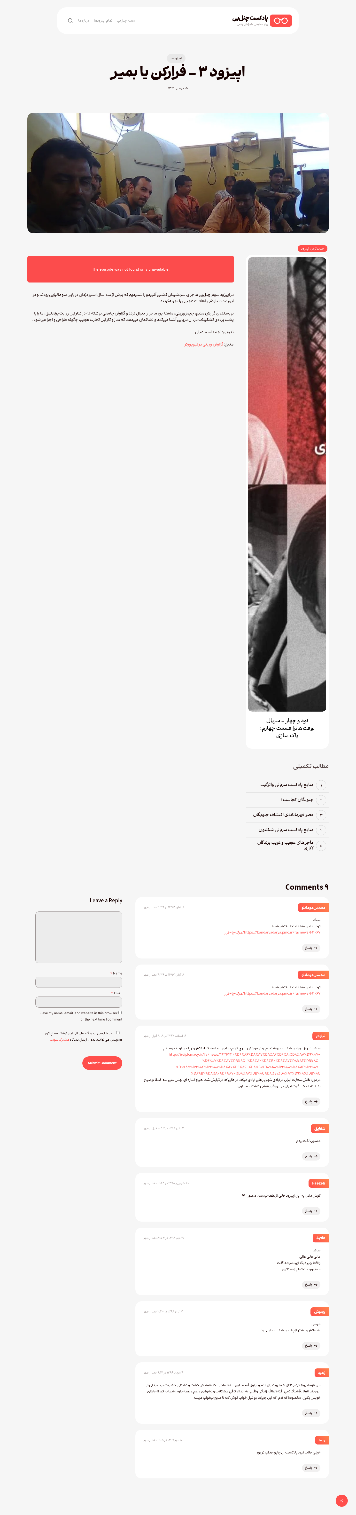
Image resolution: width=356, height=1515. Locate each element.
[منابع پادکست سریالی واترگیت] (287, 785)
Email (116, 993)
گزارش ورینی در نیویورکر (204, 344)
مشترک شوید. (59, 1040)
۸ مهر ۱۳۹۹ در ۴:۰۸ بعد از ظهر (163, 1440)
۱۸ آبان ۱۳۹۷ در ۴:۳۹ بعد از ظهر (164, 907)
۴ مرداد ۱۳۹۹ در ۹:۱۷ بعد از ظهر (163, 1372)
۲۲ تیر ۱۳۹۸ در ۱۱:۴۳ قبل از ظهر (164, 1128)
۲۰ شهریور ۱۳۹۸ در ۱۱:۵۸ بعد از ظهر (166, 1183)
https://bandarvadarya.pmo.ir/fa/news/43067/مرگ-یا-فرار (272, 932)
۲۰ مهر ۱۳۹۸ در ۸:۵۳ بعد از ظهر (164, 1238)
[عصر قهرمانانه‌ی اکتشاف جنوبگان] (287, 815)
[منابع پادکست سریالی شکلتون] (287, 830)
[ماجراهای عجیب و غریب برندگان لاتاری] (287, 846)
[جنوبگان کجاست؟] (287, 800)
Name (116, 973)
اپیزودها (176, 58)
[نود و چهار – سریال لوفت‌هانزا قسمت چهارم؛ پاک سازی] (287, 484)
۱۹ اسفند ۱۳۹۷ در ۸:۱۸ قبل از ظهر (165, 1036)
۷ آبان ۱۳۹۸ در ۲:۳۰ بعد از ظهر (163, 1311)
